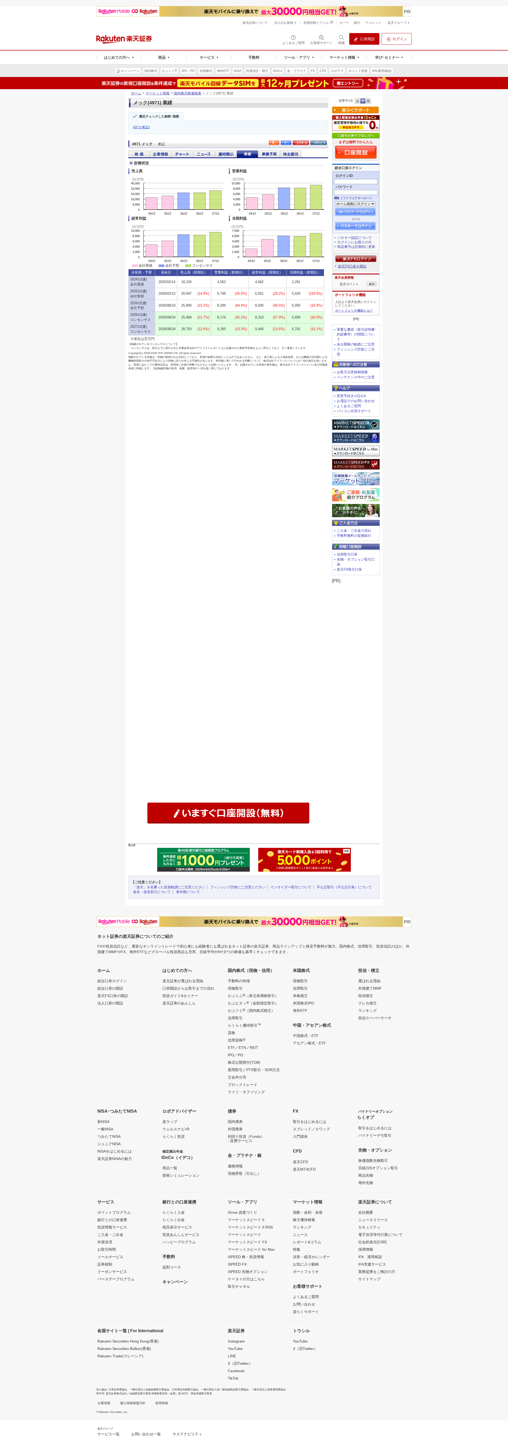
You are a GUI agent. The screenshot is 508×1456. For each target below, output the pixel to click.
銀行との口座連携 (112, 1220)
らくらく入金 (173, 1212)
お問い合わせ (304, 1304)
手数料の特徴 (239, 981)
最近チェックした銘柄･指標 (159, 116)
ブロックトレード (242, 1084)
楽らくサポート (306, 1311)
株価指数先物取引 (373, 1160)
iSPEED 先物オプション (248, 1272)
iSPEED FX (237, 1264)
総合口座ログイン (112, 981)
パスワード (344, 187)
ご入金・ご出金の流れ (354, 531)
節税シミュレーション (180, 1175)
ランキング (367, 1010)
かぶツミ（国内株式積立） (251, 1010)
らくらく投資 (173, 1136)
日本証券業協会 (117, 1389)
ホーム (136, 93)
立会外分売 (237, 1077)
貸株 (231, 1033)
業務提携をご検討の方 (376, 1272)
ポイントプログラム (114, 1212)
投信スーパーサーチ (375, 1018)
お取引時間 (106, 1249)
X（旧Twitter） (240, 1363)
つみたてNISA (109, 1136)
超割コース (171, 1267)
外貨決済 (104, 1242)
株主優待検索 (304, 1220)
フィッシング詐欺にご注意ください (237, 887)
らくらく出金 (173, 1220)
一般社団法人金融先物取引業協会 (149, 1389)
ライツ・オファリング (246, 1092)
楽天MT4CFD (304, 1169)
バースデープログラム (115, 1279)
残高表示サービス (177, 1227)
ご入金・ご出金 (110, 1234)
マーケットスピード (244, 1234)
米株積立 (300, 996)
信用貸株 (236, 1040)
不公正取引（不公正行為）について (344, 887)
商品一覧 (169, 1168)
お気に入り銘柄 (306, 1264)
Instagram (236, 1341)
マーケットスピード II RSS (250, 1227)
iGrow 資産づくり (242, 1212)
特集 (296, 1249)
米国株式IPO (303, 1003)
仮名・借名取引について (152, 892)
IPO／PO (235, 1055)
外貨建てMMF (370, 988)
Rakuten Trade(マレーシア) (120, 1356)
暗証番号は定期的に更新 (356, 247)
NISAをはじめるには (114, 1151)
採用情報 (365, 1249)
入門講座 (300, 1136)
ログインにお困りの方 (354, 242)
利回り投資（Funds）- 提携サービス (246, 1138)
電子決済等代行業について (380, 1234)
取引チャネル (239, 1286)
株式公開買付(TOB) (244, 1062)
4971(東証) (141, 127)
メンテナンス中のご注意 (356, 377)
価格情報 (235, 1166)
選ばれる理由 (369, 981)
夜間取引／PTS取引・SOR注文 (254, 1070)
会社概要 (365, 1212)
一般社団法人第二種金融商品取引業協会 (225, 1389)
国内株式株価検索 (187, 93)
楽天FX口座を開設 (352, 266)
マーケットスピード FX (247, 1242)
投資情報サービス (112, 1227)
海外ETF (300, 1010)
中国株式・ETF (306, 1036)
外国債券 (235, 1129)
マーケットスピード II (246, 1220)
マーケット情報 (158, 93)
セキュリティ (369, 1227)
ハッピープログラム (179, 1242)
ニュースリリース (373, 1220)
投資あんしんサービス (180, 1234)
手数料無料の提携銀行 (354, 536)
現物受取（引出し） (244, 1173)
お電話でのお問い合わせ (356, 401)
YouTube (235, 1348)
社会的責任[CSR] (372, 1242)
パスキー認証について (354, 238)
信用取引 (235, 1018)
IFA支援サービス (372, 1264)
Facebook (236, 1371)
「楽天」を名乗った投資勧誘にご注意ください (169, 887)
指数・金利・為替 (308, 1212)
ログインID (344, 176)
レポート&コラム (307, 1242)
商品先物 (365, 1175)
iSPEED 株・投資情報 (246, 1257)
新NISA (103, 1122)
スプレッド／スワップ (311, 1129)
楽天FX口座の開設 (112, 996)
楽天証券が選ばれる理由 (182, 981)
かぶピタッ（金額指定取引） (253, 1002)
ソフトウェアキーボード (356, 198)
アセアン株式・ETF (309, 1043)
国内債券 (235, 1122)
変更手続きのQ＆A (351, 396)
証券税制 (104, 1264)
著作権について (188, 892)
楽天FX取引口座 (349, 569)
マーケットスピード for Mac (251, 1249)
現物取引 (235, 988)
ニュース (300, 1234)
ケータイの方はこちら (246, 1279)
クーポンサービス (112, 1272)
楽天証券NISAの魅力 (114, 1159)
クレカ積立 (367, 1003)
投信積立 (365, 996)
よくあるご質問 (349, 406)
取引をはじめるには (309, 1122)
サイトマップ (369, 1279)
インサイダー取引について (291, 887)
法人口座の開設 (110, 1003)
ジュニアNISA (109, 1144)
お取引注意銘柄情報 (352, 372)
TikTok (233, 1378)
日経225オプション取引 (378, 1168)
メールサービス (110, 1257)
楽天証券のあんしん (179, 1003)
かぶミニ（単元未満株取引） (253, 995)
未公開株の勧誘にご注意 (356, 344)
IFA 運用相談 (370, 1257)
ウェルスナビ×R (175, 1129)
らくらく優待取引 (244, 1025)
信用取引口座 (347, 554)
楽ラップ (169, 1122)
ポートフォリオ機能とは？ (354, 310)
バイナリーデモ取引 (375, 1135)
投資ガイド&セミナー (180, 996)
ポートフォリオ (306, 1272)
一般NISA (105, 1129)
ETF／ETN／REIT (243, 1047)
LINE (232, 1356)
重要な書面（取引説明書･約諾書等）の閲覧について (357, 334)
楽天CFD (300, 1162)
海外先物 (365, 1183)
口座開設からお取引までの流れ (188, 988)
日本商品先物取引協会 (185, 1389)
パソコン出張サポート (354, 411)
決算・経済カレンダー (311, 1257)
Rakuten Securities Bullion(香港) (124, 1348)
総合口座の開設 (110, 988)
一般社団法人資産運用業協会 (268, 1389)
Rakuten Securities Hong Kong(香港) (128, 1341)
